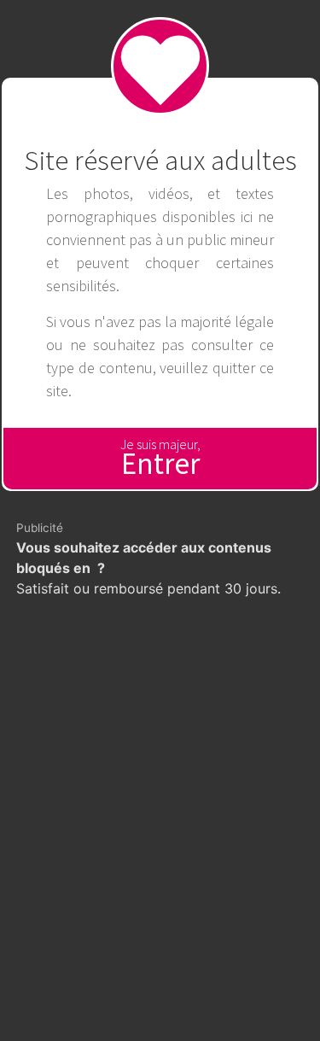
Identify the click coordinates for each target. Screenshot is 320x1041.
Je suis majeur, (160, 459)
